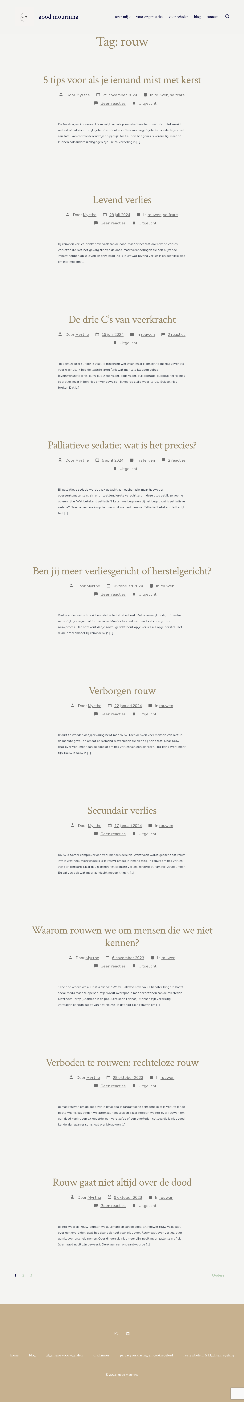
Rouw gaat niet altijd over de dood (122, 1182)
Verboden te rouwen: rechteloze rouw (122, 1063)
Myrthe (83, 95)
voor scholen (179, 16)
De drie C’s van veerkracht (122, 320)
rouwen (161, 95)
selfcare (177, 95)
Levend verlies (122, 200)
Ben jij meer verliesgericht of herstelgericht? (122, 571)
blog (197, 16)
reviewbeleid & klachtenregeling (208, 1355)
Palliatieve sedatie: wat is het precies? (122, 445)
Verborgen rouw (121, 691)
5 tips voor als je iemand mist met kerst (122, 80)
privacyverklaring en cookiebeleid (146, 1355)
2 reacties (176, 334)
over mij (121, 16)
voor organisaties (149, 16)
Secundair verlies (122, 810)
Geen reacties (113, 103)
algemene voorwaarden (64, 1355)
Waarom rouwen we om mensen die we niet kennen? (122, 936)
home (14, 1355)
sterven (148, 460)
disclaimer (101, 1355)
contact (212, 16)
